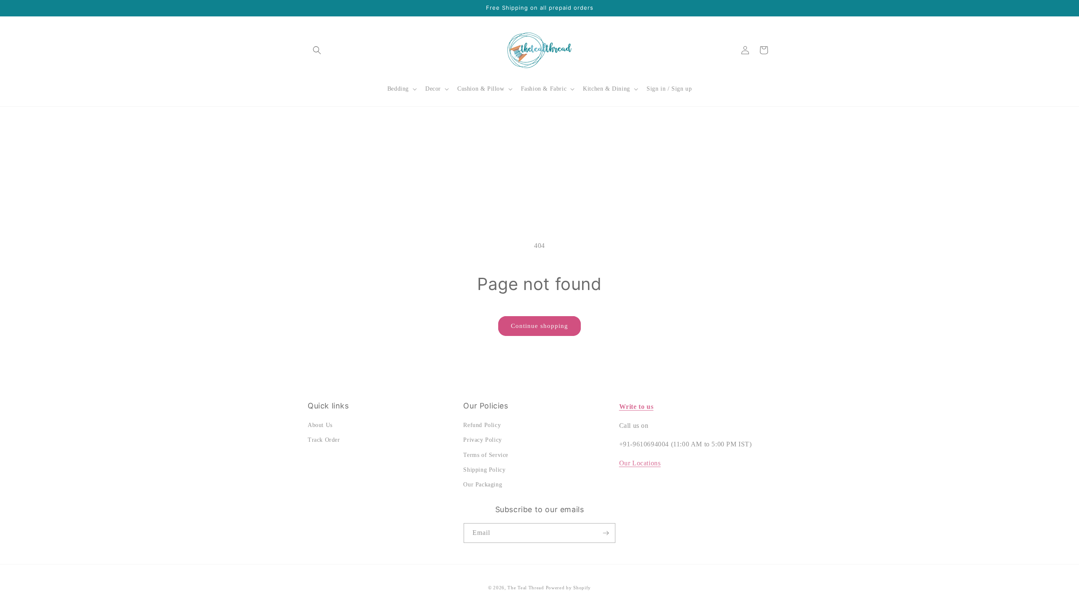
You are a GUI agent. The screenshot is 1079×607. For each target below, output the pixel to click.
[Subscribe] (605, 533)
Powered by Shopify (568, 587)
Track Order (324, 440)
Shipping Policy (484, 470)
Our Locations (640, 463)
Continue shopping (539, 325)
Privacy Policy (482, 440)
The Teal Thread (525, 587)
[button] (317, 50)
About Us (320, 425)
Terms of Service (485, 455)
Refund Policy (482, 425)
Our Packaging (482, 484)
